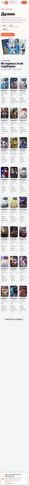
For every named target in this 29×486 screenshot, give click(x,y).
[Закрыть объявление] (25, 479)
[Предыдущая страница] (2, 73)
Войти (25, 2)
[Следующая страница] (24, 73)
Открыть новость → (9, 483)
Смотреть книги (7, 34)
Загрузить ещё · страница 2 (14, 319)
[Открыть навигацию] (2, 2)
